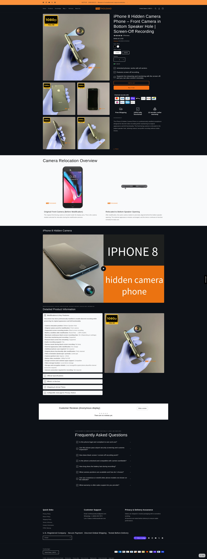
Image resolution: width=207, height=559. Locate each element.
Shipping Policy (47, 519)
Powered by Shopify (58, 558)
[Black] (115, 46)
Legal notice (111, 558)
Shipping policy (93, 558)
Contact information (102, 558)
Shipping (116, 41)
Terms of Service (47, 522)
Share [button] (117, 149)
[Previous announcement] (80, 2)
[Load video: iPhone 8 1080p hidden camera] (103, 268)
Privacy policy (76, 558)
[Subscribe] (70, 538)
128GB (117, 52)
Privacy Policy (47, 513)
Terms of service (84, 558)
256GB (126, 52)
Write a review (142, 408)
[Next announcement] (127, 2)
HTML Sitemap (47, 528)
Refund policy (68, 558)
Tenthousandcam (50, 558)
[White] (118, 46)
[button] (65, 8)
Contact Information (48, 525)
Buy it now (131, 87)
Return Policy (46, 516)
